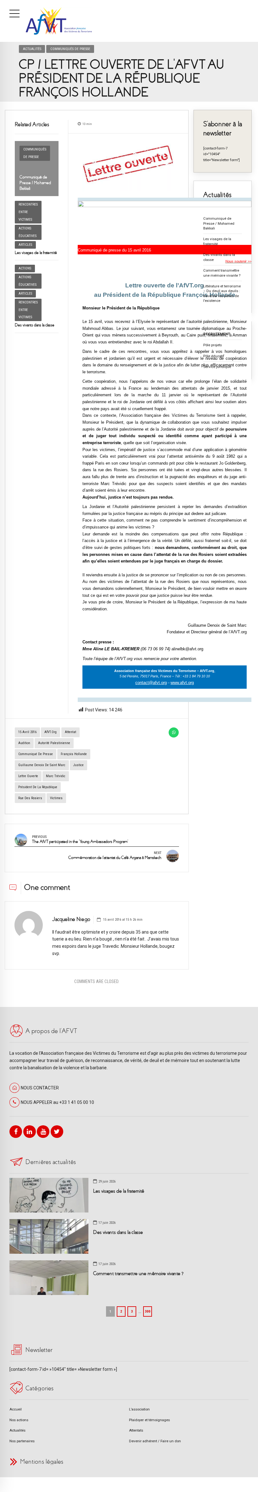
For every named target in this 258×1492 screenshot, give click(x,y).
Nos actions (18, 1420)
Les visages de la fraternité (36, 252)
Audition (24, 743)
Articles (25, 245)
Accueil (15, 1409)
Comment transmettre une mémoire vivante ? (221, 272)
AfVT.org (50, 732)
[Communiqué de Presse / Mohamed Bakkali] (36, 168)
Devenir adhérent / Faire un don (155, 1441)
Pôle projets (212, 345)
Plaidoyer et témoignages (149, 1420)
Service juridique (217, 367)
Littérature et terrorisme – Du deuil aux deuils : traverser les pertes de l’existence (222, 293)
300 (147, 1311)
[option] (128, 166)
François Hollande (74, 754)
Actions (25, 268)
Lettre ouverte (28, 776)
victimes (56, 798)
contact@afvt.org (151, 682)
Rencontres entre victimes (28, 212)
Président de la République (37, 787)
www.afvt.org (182, 682)
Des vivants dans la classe (34, 325)
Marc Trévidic (55, 776)
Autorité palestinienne (54, 743)
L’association (139, 1409)
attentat (70, 732)
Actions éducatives (27, 232)
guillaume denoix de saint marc (41, 765)
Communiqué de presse (35, 754)
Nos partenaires (22, 1441)
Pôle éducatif (213, 356)
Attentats (136, 1430)
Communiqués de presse (70, 49)
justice (78, 765)
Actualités (32, 49)
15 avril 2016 (27, 732)
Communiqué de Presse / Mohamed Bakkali (35, 183)
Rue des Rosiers (30, 798)
